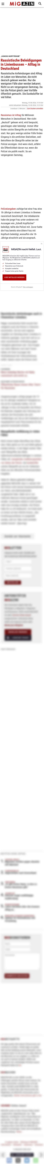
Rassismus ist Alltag (11, 115)
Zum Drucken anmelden (35, 109)
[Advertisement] (22, 30)
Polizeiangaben (8, 208)
